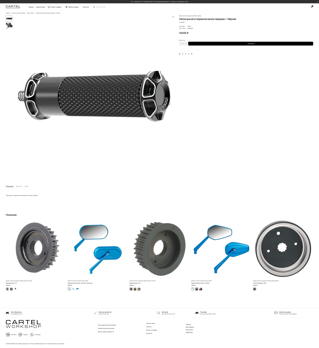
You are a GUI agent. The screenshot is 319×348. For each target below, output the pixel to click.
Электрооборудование (273, 280)
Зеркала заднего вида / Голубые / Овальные (80, 283)
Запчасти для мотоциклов (18, 13)
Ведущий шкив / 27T (11, 283)
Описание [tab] (10, 186)
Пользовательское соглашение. (56, 343)
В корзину (251, 44)
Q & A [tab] (26, 186)
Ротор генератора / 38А (259, 283)
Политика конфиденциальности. (38, 343)
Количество (182, 40)
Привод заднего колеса (26, 280)
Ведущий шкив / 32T (135, 283)
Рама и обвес (30, 13)
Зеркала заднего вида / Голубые (200, 283)
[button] (173, 17)
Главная (8, 13)
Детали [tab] (19, 186)
